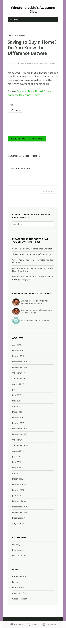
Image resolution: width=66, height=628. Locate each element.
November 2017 (19, 367)
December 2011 (19, 517)
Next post (38, 138)
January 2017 (18, 423)
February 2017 (18, 417)
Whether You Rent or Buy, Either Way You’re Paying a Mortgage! (32, 278)
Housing (16, 544)
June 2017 (16, 395)
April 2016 (16, 473)
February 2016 (18, 484)
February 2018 (18, 350)
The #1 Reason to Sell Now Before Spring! (31, 254)
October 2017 (18, 372)
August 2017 (17, 384)
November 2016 (19, 434)
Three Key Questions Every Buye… (34, 302)
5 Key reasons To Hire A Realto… (36, 311)
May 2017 (16, 400)
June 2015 (16, 495)
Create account (19, 576)
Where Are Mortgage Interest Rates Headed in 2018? (32, 261)
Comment (47, 191)
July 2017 (16, 389)
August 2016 (17, 451)
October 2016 (18, 439)
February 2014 (18, 501)
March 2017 (17, 411)
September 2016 (19, 445)
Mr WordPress (28, 320)
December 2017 (19, 361)
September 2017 (19, 378)
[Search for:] (33, 223)
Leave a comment (49, 63)
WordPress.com (19, 598)
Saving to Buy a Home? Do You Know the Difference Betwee (30, 93)
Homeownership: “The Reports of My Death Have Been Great (32, 269)
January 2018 (18, 356)
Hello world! (43, 320)
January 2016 (18, 490)
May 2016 (16, 467)
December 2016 (19, 428)
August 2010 (17, 523)
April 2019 (16, 345)
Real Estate (17, 550)
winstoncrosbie (29, 63)
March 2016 (17, 478)
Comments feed (19, 593)
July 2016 (16, 456)
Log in (15, 582)
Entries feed (18, 587)
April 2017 (16, 406)
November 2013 (19, 512)
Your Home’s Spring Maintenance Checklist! (32, 248)
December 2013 (19, 506)
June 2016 (16, 462)
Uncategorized (16, 35)
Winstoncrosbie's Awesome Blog (33, 9)
